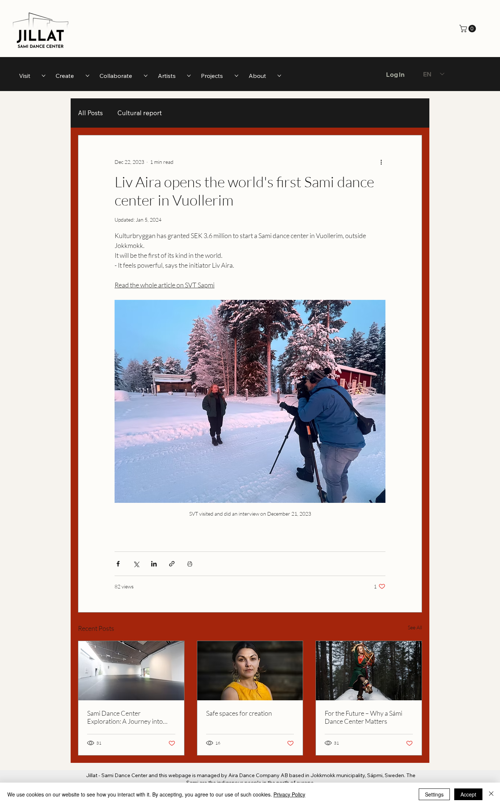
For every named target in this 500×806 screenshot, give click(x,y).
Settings (434, 794)
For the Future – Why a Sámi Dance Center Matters (363, 717)
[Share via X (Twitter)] (136, 563)
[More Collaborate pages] (146, 76)
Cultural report (139, 113)
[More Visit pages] (43, 76)
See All (415, 627)
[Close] (491, 794)
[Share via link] (171, 563)
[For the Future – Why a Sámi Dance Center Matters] (369, 670)
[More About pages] (279, 76)
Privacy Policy (289, 794)
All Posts (90, 113)
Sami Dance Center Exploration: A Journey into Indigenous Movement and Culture (125, 717)
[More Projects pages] (236, 76)
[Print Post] (189, 563)
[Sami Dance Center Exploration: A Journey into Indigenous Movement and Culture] (131, 670)
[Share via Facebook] (118, 563)
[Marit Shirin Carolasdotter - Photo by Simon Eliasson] (250, 670)
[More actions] (381, 161)
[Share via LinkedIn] (153, 563)
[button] (468, 28)
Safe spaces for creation (239, 713)
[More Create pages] (87, 76)
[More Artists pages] (189, 76)
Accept (468, 794)
